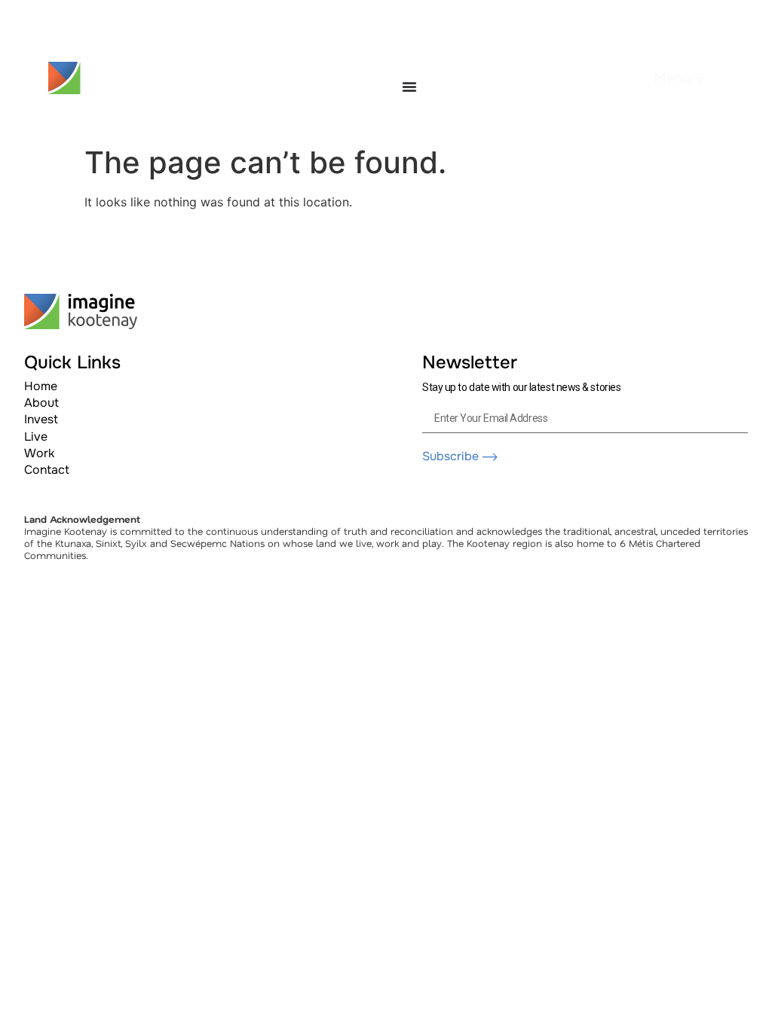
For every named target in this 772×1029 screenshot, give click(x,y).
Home (40, 386)
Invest (41, 419)
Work (39, 453)
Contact (46, 470)
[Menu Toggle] (409, 86)
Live (35, 436)
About (41, 402)
